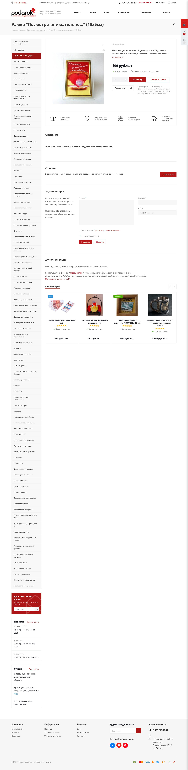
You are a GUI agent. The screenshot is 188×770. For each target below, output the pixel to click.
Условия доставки (52, 736)
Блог (79, 729)
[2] (116, 45)
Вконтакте (112, 745)
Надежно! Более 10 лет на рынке (101, 119)
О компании (17, 729)
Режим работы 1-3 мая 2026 (26, 657)
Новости (15, 732)
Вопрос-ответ (83, 732)
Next (174, 286)
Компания (17, 724)
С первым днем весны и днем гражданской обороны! (24, 677)
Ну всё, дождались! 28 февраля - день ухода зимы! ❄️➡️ (26, 690)
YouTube (118, 745)
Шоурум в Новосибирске (134, 119)
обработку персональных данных (106, 230)
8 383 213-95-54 (160, 730)
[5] (123, 45)
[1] (113, 45)
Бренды (80, 736)
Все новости (33, 622)
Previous (170, 286)
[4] (121, 45)
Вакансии (16, 736)
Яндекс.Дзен (125, 745)
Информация (51, 724)
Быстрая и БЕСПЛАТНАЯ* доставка (167, 119)
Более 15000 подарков (65, 119)
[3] (118, 45)
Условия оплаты (52, 732)
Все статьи (34, 669)
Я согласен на (101, 230)
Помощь (48, 729)
